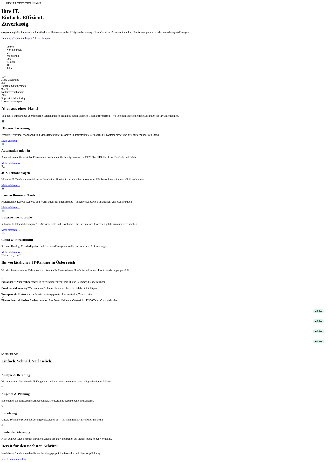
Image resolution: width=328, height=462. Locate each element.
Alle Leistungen (41, 38)
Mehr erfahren (10, 140)
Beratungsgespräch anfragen (16, 38)
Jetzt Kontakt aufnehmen (14, 459)
